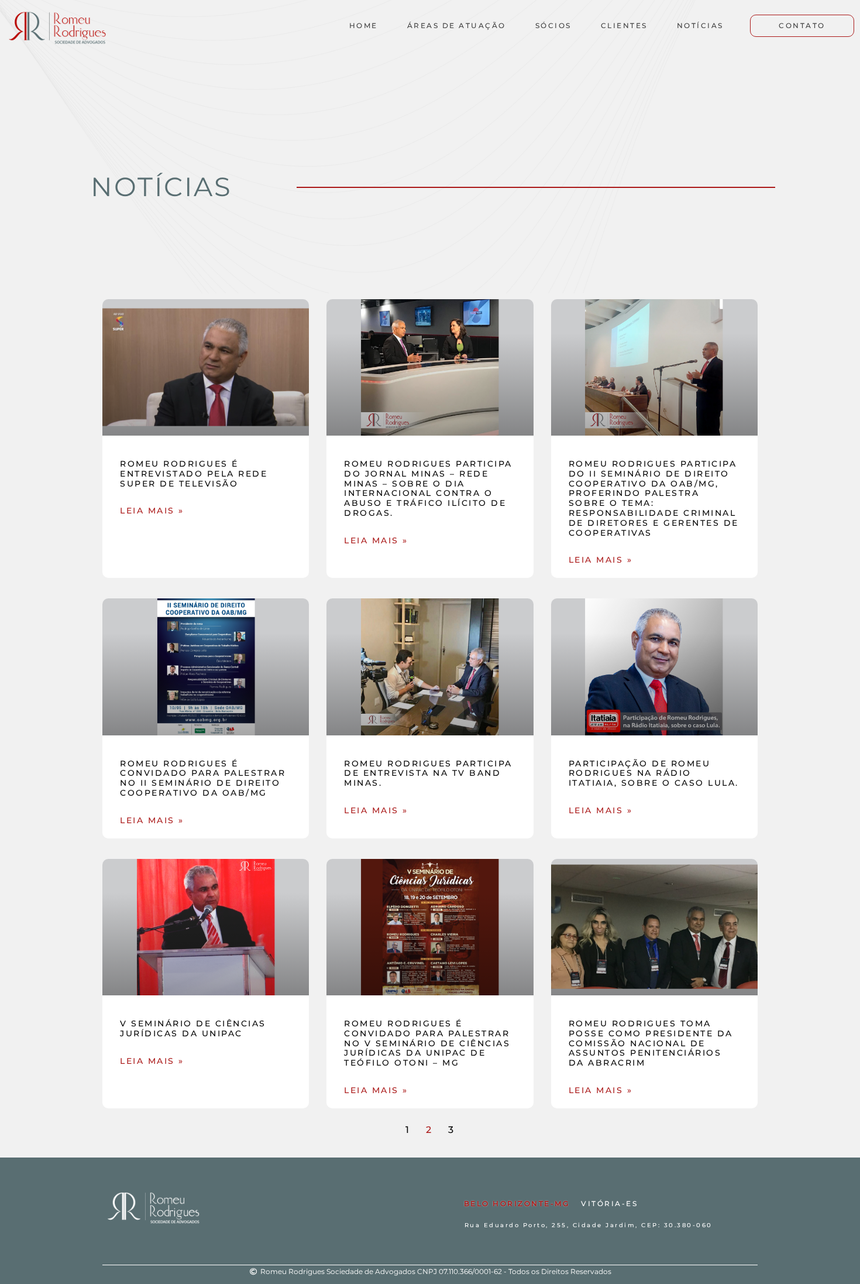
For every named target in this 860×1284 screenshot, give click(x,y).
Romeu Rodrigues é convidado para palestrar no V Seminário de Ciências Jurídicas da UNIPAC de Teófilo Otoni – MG (427, 1043)
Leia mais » (152, 510)
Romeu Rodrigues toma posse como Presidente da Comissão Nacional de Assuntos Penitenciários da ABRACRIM (651, 1043)
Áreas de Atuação (456, 25)
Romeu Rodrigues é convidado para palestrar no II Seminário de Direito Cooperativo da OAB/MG (202, 778)
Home (363, 25)
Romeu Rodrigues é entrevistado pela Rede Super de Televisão (193, 473)
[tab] (517, 1204)
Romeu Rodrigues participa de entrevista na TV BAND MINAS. (428, 773)
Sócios (553, 25)
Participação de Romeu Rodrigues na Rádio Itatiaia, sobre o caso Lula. (654, 773)
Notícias (700, 25)
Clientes (624, 25)
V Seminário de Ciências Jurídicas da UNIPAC (193, 1028)
